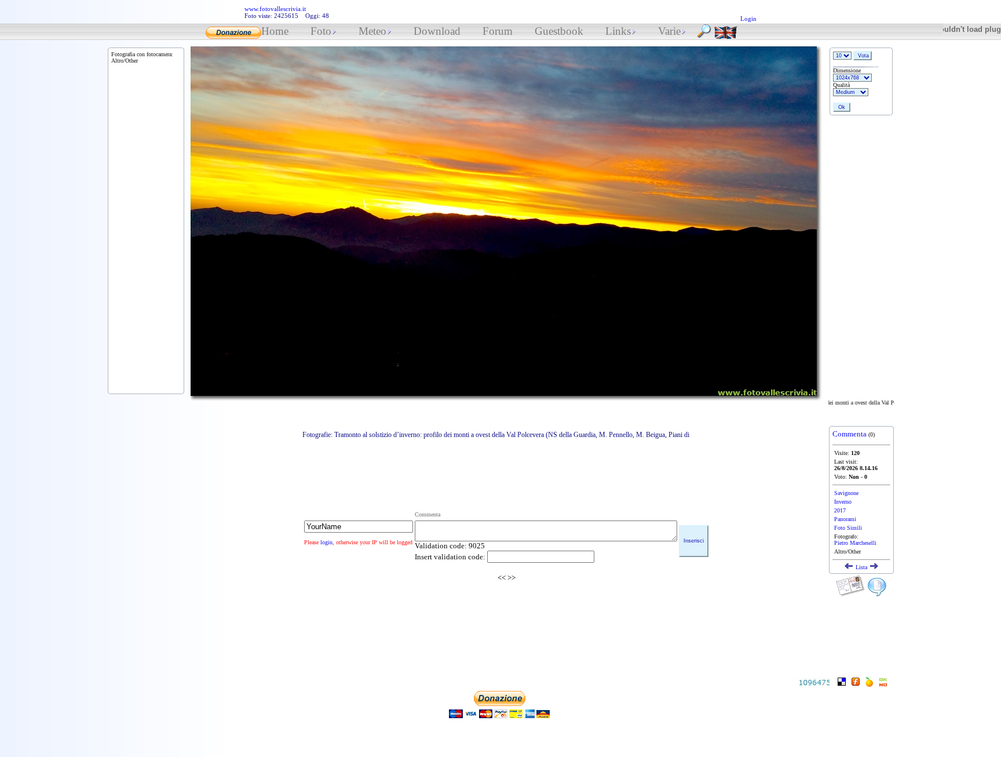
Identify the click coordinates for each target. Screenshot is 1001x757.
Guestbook (559, 31)
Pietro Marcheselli (855, 543)
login (326, 542)
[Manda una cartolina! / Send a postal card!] (850, 594)
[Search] (704, 36)
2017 (840, 510)
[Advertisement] (506, 466)
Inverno (843, 501)
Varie (669, 31)
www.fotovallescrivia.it (275, 8)
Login (748, 18)
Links (618, 31)
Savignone (846, 493)
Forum (498, 31)
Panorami (845, 519)
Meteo (372, 31)
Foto (320, 31)
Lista (861, 567)
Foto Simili (848, 528)
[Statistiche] (812, 683)
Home (274, 31)
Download (437, 31)
